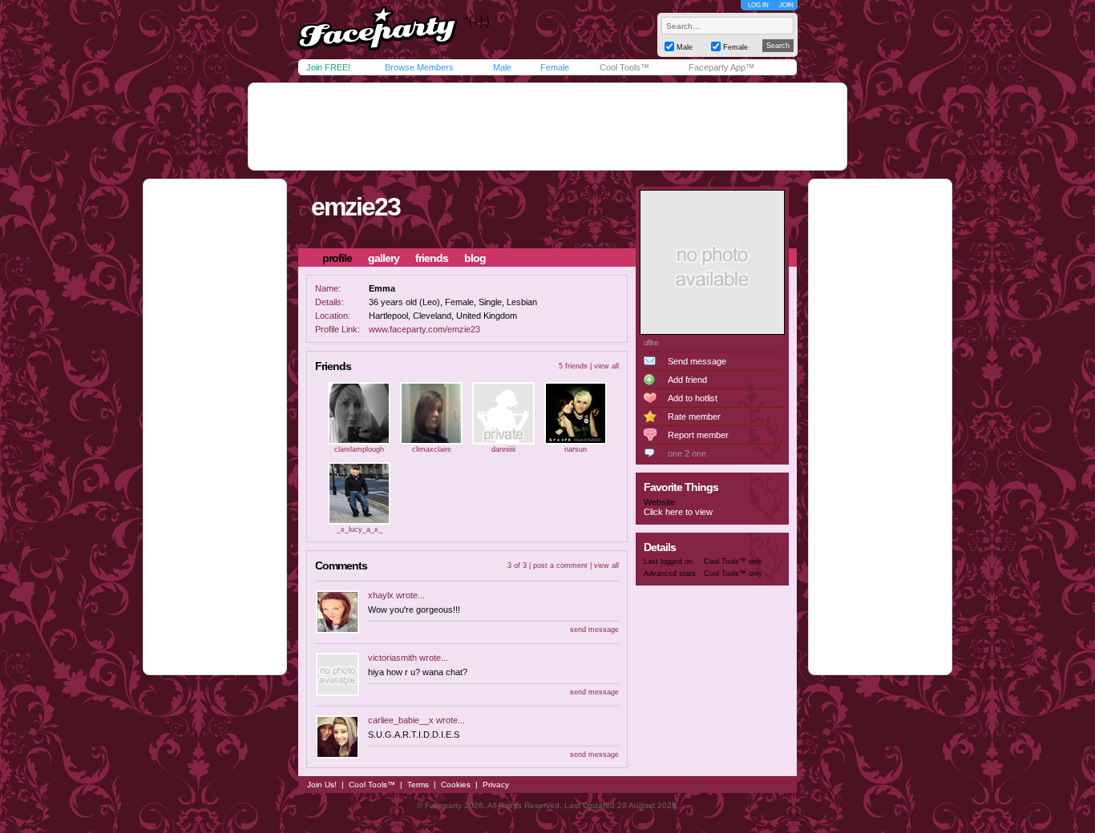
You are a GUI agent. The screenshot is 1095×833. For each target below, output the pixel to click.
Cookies (456, 784)
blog (475, 258)
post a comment (560, 565)
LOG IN (758, 5)
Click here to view (678, 512)
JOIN (786, 5)
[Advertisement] (547, 127)
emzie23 (355, 206)
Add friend (687, 379)
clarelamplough (359, 449)
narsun (575, 449)
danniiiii (503, 449)
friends (431, 258)
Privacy (496, 784)
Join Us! (322, 784)
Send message (697, 361)
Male (502, 67)
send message (594, 630)
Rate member (694, 416)
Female (554, 67)
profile (337, 258)
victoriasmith (392, 657)
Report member (698, 435)
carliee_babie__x (401, 720)
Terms (418, 784)
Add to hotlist (692, 398)
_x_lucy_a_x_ (359, 529)
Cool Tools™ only (733, 561)
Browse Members (419, 67)
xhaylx (381, 595)
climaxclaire (431, 449)
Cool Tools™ (624, 67)
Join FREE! (328, 67)
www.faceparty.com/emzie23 (424, 329)
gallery (383, 258)
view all (606, 366)
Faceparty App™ (721, 67)
